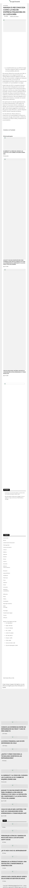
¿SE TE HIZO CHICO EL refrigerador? (14, 850)
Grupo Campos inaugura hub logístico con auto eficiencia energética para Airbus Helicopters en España (14, 685)
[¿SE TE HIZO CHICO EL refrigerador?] (14, 846)
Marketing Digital (13, 885)
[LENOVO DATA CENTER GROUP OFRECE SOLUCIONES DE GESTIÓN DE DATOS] (14, 872)
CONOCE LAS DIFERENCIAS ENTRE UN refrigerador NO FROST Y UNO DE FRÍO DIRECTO (13, 729)
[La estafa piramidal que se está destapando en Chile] (14, 737)
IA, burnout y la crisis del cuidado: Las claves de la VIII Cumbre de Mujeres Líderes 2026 (14, 152)
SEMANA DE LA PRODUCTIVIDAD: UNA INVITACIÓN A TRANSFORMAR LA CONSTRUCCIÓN (14, 863)
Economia (5, 5)
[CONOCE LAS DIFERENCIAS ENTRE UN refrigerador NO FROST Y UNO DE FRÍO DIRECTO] (14, 723)
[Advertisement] (14, 50)
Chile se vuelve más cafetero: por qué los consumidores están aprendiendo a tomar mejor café (14, 372)
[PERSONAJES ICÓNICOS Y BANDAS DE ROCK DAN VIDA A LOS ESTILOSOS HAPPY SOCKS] (14, 831)
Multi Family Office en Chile (8, 678)
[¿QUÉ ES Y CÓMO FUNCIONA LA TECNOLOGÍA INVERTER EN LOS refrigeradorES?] (14, 750)
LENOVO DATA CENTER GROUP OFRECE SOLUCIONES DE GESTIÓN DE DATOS (14, 877)
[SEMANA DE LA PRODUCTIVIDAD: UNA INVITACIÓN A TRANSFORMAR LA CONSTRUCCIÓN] (14, 857)
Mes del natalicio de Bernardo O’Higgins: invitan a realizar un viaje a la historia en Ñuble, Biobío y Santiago (15, 498)
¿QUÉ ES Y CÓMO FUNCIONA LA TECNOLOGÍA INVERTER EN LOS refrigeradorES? (11, 756)
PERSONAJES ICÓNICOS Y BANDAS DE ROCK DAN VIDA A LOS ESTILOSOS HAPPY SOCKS (13, 837)
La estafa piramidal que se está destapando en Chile (12, 742)
